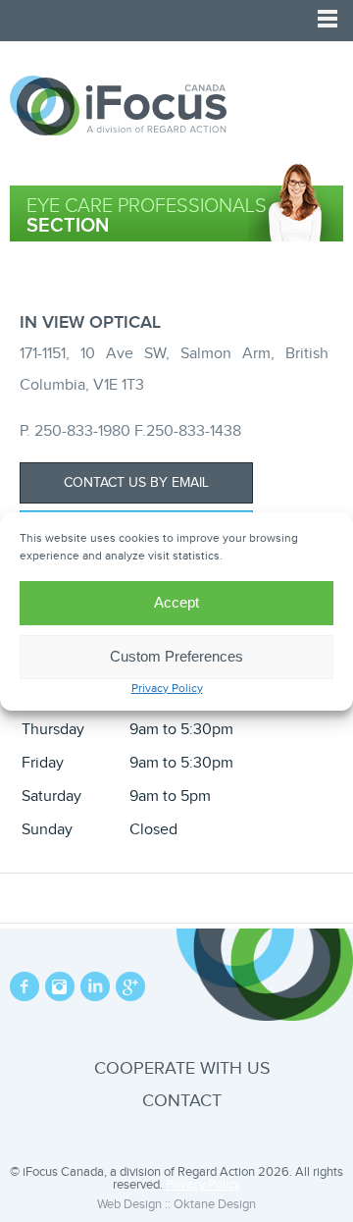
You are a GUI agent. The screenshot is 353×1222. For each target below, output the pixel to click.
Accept (176, 602)
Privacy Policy (167, 688)
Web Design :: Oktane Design (176, 1204)
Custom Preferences (176, 656)
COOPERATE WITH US (182, 1068)
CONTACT (182, 1100)
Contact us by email (136, 483)
